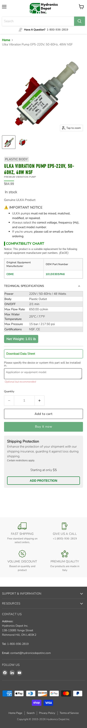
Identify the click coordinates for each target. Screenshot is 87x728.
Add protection (43, 480)
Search (31, 713)
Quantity (9, 391)
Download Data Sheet (20, 353)
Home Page (15, 713)
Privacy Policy (47, 713)
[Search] (79, 21)
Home (6, 40)
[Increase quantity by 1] (40, 400)
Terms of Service (69, 713)
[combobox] (38, 21)
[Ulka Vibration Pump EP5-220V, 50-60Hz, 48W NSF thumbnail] (8, 142)
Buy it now (43, 426)
